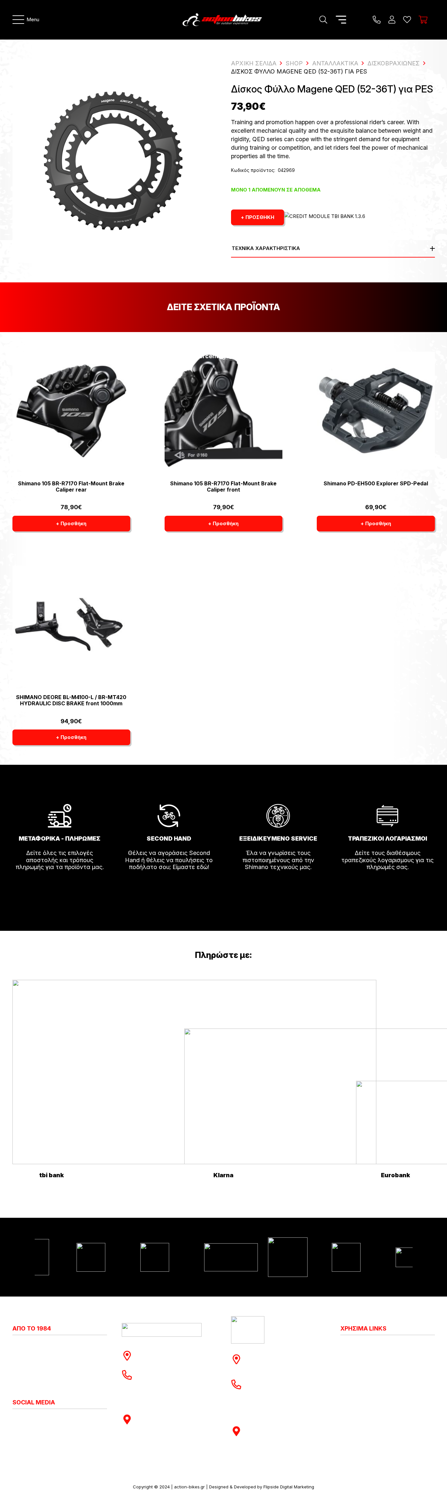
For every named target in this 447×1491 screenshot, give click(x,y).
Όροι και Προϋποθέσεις (373, 1381)
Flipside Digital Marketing (288, 1486)
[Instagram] (15, 1419)
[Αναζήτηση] (323, 19)
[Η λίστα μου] (407, 20)
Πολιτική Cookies (364, 1352)
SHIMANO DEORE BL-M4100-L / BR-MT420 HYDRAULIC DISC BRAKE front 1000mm (71, 700)
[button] (26, 19)
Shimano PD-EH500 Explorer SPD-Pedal (376, 483)
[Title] (377, 20)
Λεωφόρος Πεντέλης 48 (173, 1352)
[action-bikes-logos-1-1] (222, 19)
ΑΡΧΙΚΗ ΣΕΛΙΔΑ (254, 63)
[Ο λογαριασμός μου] (391, 20)
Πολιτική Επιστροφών (370, 1366)
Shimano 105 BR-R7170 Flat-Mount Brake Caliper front (223, 486)
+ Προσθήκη (257, 217)
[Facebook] (20, 1419)
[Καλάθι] (423, 19)
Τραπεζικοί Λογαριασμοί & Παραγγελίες (376, 1399)
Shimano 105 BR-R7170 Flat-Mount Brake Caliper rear (71, 486)
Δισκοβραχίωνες (393, 63)
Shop (294, 63)
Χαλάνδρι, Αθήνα (163, 1359)
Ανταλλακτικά (335, 63)
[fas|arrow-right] (59, 885)
